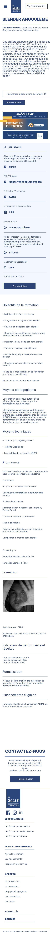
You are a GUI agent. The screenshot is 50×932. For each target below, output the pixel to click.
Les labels (10, 901)
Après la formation (14, 854)
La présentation (12, 881)
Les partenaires (12, 896)
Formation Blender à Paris (15, 563)
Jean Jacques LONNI (13, 627)
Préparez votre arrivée (16, 864)
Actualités (11, 911)
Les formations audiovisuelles (19, 831)
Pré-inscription (14, 102)
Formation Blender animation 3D (18, 556)
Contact (10, 919)
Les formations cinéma (16, 836)
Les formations (14, 819)
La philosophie (12, 886)
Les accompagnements (18, 846)
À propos (10, 874)
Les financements (13, 859)
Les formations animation (17, 826)
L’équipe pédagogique (15, 891)
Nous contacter (25, 779)
